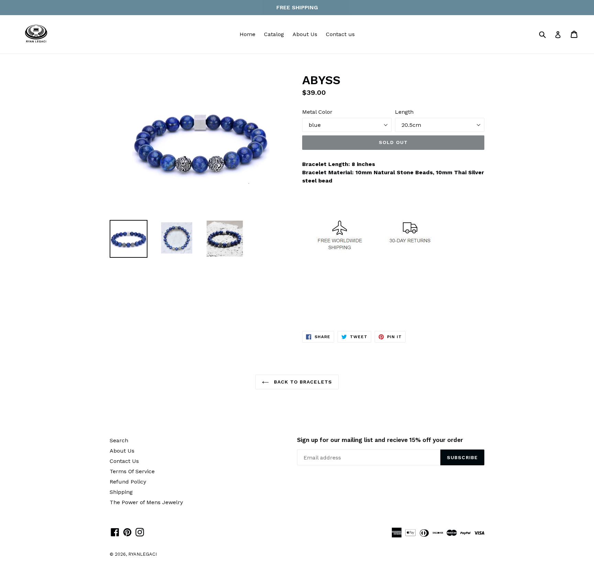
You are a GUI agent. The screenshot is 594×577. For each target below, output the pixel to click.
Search (119, 440)
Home (247, 34)
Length (404, 112)
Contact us (340, 34)
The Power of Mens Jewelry (146, 502)
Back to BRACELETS (302, 382)
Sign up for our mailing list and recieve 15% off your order (380, 439)
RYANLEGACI (142, 554)
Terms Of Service (132, 471)
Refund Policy (128, 481)
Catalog (274, 34)
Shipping (121, 492)
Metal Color (317, 112)
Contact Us (124, 461)
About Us (305, 34)
